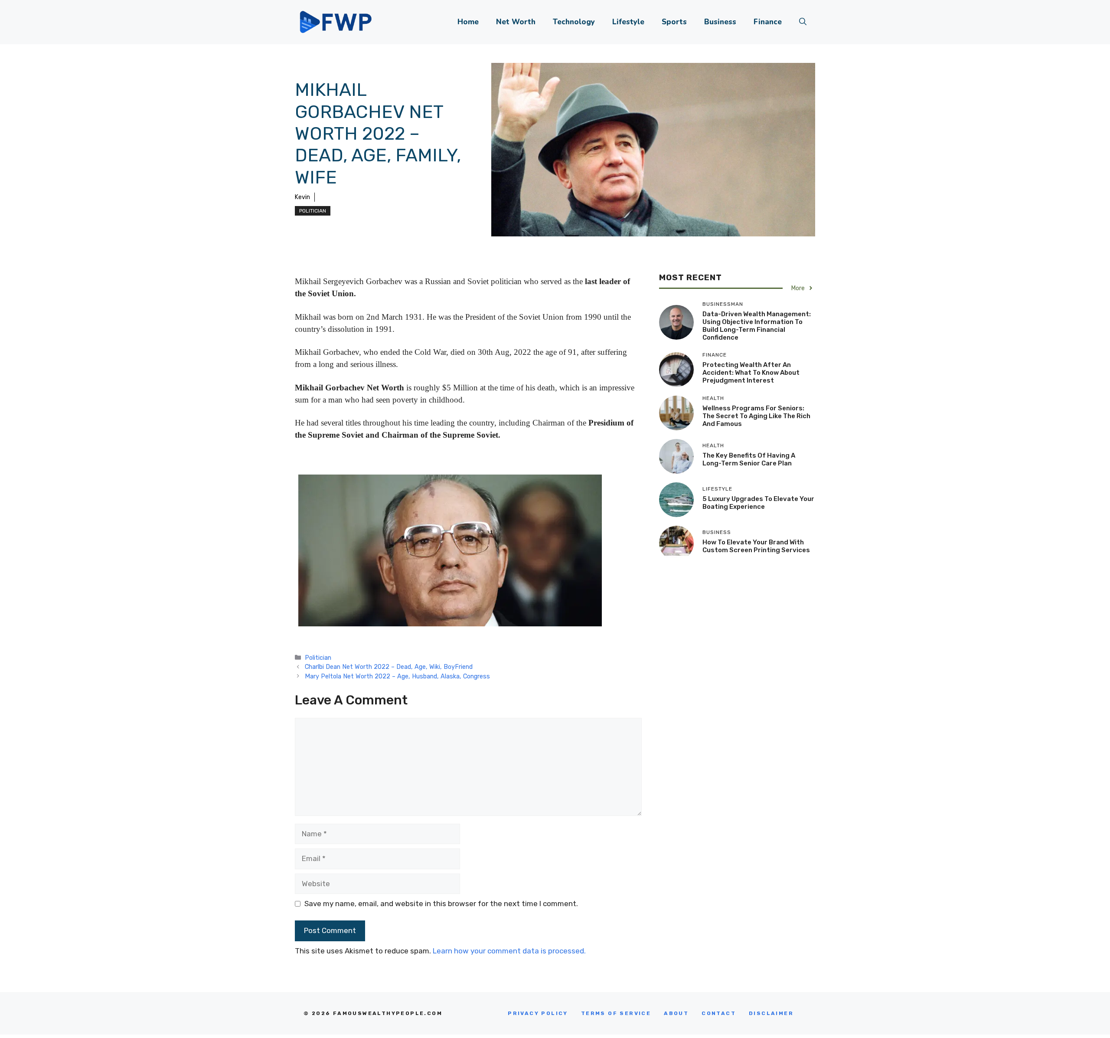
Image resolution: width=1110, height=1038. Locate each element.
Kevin (302, 197)
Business (720, 22)
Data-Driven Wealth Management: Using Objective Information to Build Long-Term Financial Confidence (756, 325)
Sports (674, 22)
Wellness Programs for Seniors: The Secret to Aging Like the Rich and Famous (756, 416)
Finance (768, 22)
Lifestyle (628, 22)
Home (468, 22)
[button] (802, 22)
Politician (312, 211)
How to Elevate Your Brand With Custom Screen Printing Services (756, 546)
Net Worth (515, 22)
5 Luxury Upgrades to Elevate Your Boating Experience (758, 503)
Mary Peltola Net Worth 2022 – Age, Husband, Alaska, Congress (397, 676)
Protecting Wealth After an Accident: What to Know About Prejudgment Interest (751, 372)
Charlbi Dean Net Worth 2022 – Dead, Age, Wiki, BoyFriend (389, 667)
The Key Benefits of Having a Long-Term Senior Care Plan (748, 459)
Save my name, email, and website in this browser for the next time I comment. (441, 903)
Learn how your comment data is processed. (509, 950)
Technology (574, 22)
